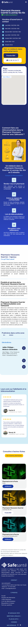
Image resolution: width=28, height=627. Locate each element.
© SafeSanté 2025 (14, 613)
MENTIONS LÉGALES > (14, 616)
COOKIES (14, 622)
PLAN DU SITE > (14, 619)
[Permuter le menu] (26, 2)
